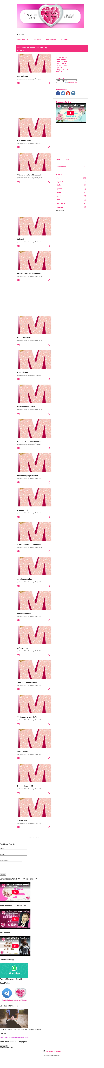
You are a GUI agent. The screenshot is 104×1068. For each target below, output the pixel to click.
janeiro (60, 207)
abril (59, 196)
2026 (58, 178)
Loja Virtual (65, 40)
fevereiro (61, 203)
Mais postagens (34, 837)
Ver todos (20, 50)
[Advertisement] (33, 102)
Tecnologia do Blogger (53, 1051)
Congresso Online (63, 69)
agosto (60, 182)
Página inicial (61, 57)
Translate (73, 83)
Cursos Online (61, 65)
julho (59, 185)
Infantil (59, 71)
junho (59, 189)
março (59, 200)
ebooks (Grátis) (51, 40)
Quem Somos (36, 40)
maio (59, 192)
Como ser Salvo (22, 40)
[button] (49, 83)
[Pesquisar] (87, 6)
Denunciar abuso (62, 160)
